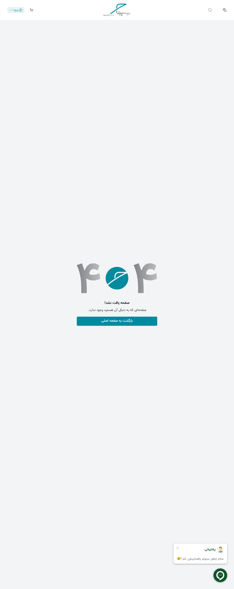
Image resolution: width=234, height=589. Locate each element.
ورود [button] (15, 10)
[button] (210, 10)
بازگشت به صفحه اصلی (117, 320)
